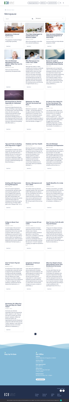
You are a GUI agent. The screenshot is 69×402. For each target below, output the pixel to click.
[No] (67, 400)
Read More (8, 46)
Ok (60, 400)
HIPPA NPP (52, 395)
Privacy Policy (37, 395)
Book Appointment (40, 379)
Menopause (9, 9)
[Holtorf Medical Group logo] (9, 2)
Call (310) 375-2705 (52, 3)
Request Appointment (33, 3)
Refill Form (43, 3)
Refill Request (59, 395)
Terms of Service (44, 395)
